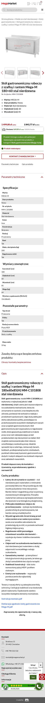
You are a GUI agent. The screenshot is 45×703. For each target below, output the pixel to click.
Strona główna (7, 19)
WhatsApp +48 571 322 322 (16, 664)
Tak (33, 677)
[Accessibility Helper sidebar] (42, 677)
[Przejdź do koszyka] (39, 3)
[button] (23, 156)
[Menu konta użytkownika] (29, 3)
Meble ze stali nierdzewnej (26, 19)
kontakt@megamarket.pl (15, 657)
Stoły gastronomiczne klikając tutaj (26, 142)
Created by (20, 700)
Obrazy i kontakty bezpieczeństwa (16, 362)
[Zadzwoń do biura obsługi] (34, 4)
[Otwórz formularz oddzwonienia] (38, 686)
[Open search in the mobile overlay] (19, 10)
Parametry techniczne (10, 164)
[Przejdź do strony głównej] (9, 3)
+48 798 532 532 (11, 651)
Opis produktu (27, 164)
